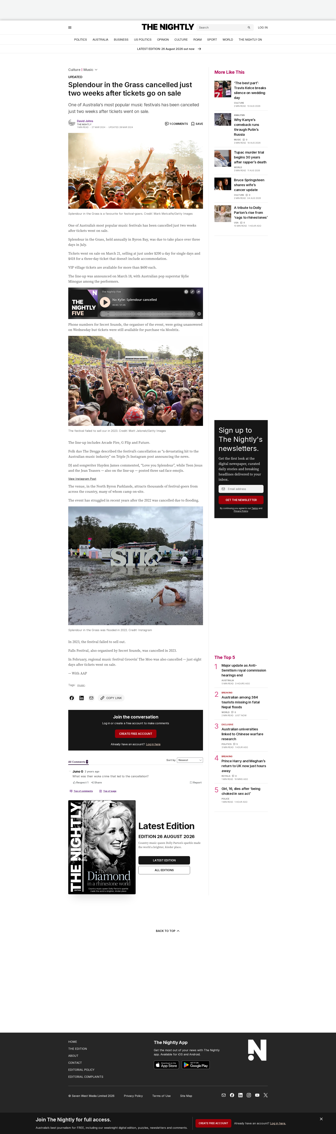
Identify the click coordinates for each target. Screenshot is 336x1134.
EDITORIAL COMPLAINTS (85, 1076)
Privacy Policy (241, 511)
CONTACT (75, 1062)
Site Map (186, 1096)
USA (236, 222)
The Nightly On (250, 39)
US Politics (143, 39)
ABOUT (73, 1055)
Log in (263, 27)
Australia (100, 39)
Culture (181, 39)
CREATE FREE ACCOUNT (135, 733)
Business (121, 39)
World (228, 39)
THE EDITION (77, 1048)
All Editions (164, 870)
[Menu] (69, 27)
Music (88, 70)
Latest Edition (164, 860)
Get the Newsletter (241, 500)
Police (225, 798)
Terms (254, 508)
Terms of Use (161, 1096)
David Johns (85, 121)
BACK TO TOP (165, 931)
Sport (212, 39)
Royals (226, 776)
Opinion (163, 39)
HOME (72, 1041)
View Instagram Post (82, 478)
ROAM (197, 39)
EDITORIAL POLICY (81, 1069)
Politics (80, 39)
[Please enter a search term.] (249, 27)
